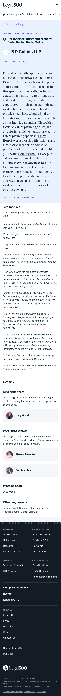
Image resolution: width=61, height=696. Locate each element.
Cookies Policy (30, 692)
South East (28, 14)
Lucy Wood (29, 113)
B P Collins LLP (26, 52)
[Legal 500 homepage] (30, 668)
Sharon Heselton (26, 172)
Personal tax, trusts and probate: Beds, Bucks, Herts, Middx (30, 41)
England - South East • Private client (22, 34)
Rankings (14, 14)
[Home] (26, 4)
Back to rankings (15, 24)
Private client (44, 14)
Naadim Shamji (18, 181)
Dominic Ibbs (27, 154)
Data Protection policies (13, 692)
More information (14, 62)
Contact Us (41, 692)
